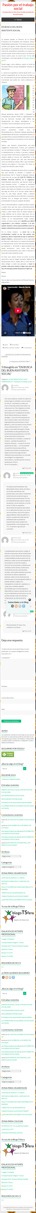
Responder (27, 468)
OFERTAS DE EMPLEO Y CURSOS (12, 878)
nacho (6, 345)
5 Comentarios (27, 347)
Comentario (5, 658)
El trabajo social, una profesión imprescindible (16, 802)
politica (6, 347)
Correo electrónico (7, 698)
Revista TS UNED (7, 956)
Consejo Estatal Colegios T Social (12, 942)
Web (3, 709)
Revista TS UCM (6, 953)
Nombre (4, 686)
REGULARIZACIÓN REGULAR (11, 799)
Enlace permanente (19, 389)
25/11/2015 (15, 345)
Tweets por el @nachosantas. (10, 779)
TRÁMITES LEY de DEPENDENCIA (13, 893)
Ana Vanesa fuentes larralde (10, 831)
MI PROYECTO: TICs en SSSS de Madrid (14, 1126)
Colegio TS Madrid (7, 939)
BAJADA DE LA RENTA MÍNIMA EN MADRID (16, 355)
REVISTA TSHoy (7, 949)
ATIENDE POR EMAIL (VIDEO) (12, 1133)
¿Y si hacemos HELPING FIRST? (20, 361)
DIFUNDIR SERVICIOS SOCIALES (12, 795)
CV (2, 967)
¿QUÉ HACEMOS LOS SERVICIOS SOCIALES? (16, 900)
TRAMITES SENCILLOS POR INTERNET (15, 896)
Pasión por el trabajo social (18, 7)
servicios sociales (14, 347)
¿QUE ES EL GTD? (7, 1129)
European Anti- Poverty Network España (14, 946)
